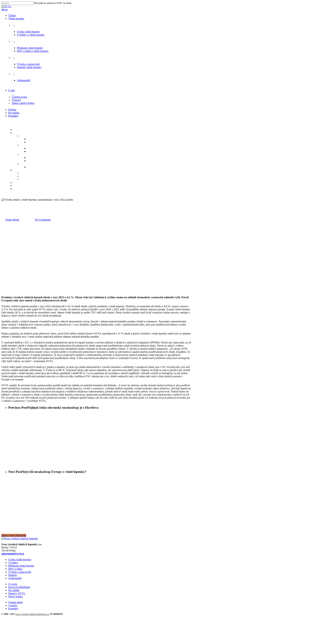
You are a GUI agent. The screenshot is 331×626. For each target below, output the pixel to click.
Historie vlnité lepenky (29, 67)
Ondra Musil (12, 219)
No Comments (43, 219)
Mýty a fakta (15, 568)
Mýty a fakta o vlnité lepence (32, 51)
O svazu (12, 584)
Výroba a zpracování (28, 64)
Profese (12, 109)
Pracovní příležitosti (19, 587)
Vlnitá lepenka (16, 18)
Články (12, 15)
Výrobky (13, 562)
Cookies (12, 605)
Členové (16, 99)
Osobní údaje (15, 602)
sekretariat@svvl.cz (12, 553)
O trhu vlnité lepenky (28, 31)
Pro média (13, 112)
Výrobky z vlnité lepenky (31, 34)
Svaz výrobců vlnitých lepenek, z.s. (32, 614)
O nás (11, 90)
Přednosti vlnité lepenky (30, 47)
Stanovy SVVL (16, 593)
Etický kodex (15, 596)
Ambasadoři (23, 80)
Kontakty (13, 115)
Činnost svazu (19, 96)
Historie (12, 575)
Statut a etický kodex (23, 103)
